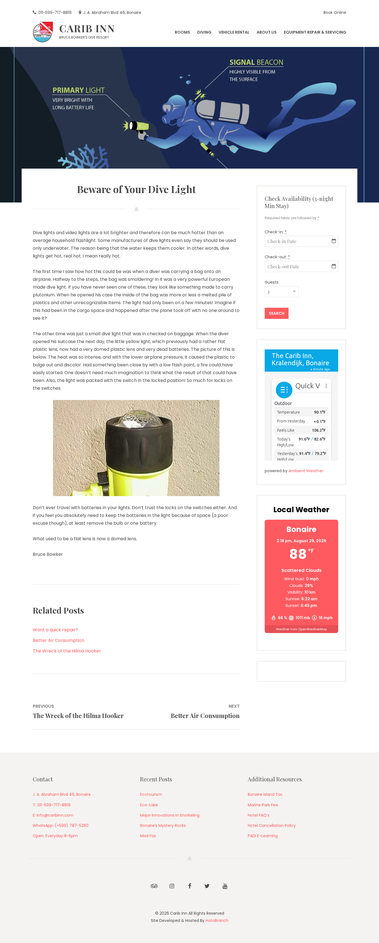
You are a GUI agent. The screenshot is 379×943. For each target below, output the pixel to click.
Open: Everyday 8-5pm (55, 836)
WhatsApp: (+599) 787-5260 (61, 825)
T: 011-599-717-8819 (51, 805)
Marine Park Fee (263, 805)
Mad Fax (148, 836)
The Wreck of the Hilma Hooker (67, 651)
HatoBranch (217, 920)
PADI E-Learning (263, 836)
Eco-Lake (149, 805)
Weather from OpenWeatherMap (301, 629)
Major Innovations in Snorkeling (169, 815)
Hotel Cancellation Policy (272, 825)
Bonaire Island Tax (265, 794)
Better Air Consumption (58, 640)
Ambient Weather (306, 471)
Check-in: (276, 232)
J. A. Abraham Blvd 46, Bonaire (62, 794)
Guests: (272, 282)
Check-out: (277, 257)
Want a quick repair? (55, 630)
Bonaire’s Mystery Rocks (163, 825)
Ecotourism (151, 794)
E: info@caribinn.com (53, 815)
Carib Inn (87, 28)
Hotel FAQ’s (258, 815)
